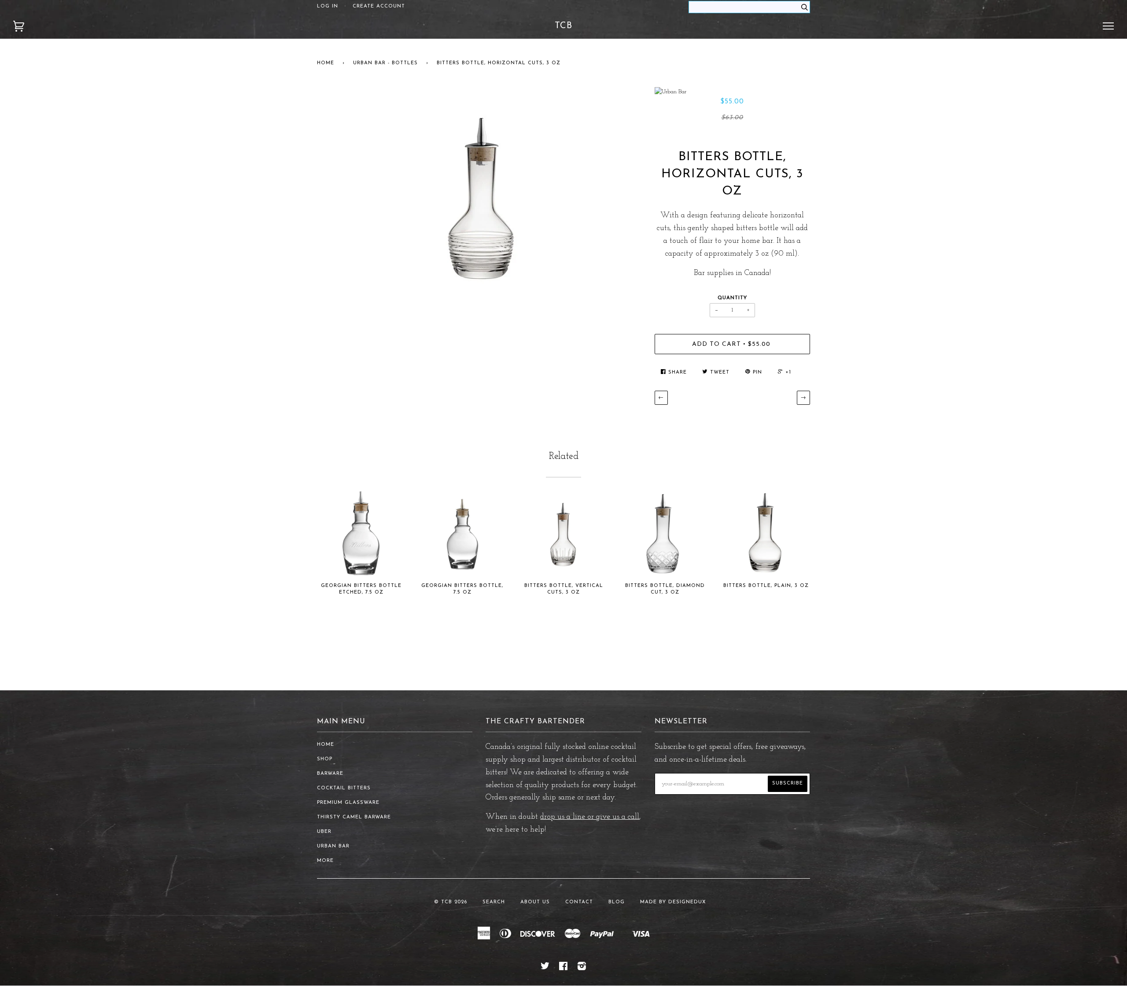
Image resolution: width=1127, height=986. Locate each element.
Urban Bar (333, 846)
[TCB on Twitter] (545, 968)
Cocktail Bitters (344, 788)
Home (325, 63)
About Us (535, 902)
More (325, 860)
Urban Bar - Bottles (385, 63)
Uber (324, 831)
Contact (579, 902)
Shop (324, 759)
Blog (616, 902)
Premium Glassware (348, 802)
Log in (327, 6)
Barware (330, 773)
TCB (563, 26)
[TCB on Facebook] (563, 968)
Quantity (732, 298)
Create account (379, 6)
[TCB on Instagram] (582, 968)
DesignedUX (687, 902)
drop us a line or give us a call (589, 817)
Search (493, 902)
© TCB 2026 (450, 902)
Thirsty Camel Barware (354, 817)
